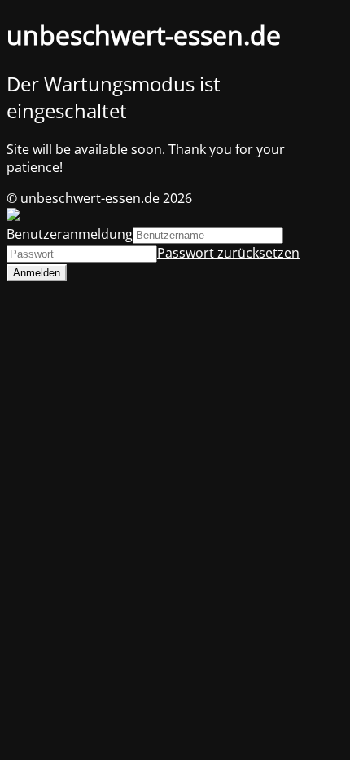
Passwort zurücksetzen (228, 253)
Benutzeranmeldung (70, 234)
